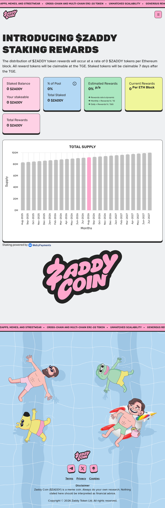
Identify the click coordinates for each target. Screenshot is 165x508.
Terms (69, 478)
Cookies (94, 478)
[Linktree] (94, 468)
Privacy (81, 478)
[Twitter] (82, 468)
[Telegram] (71, 468)
